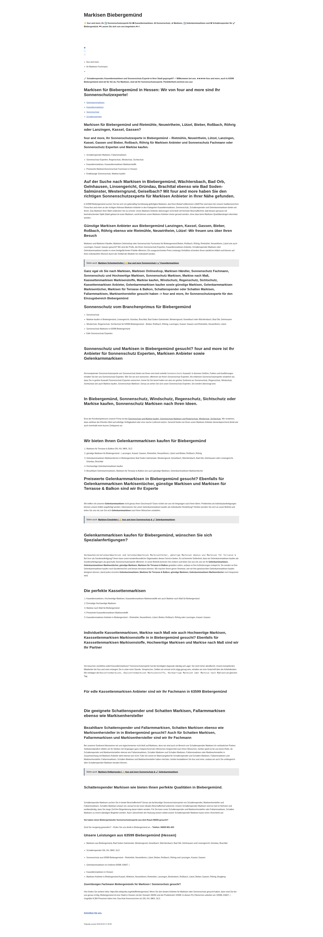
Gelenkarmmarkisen (95, 102)
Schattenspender (94, 117)
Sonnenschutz (92, 112)
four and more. (93, 62)
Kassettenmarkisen (95, 107)
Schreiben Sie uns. (93, 913)
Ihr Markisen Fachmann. (97, 67)
